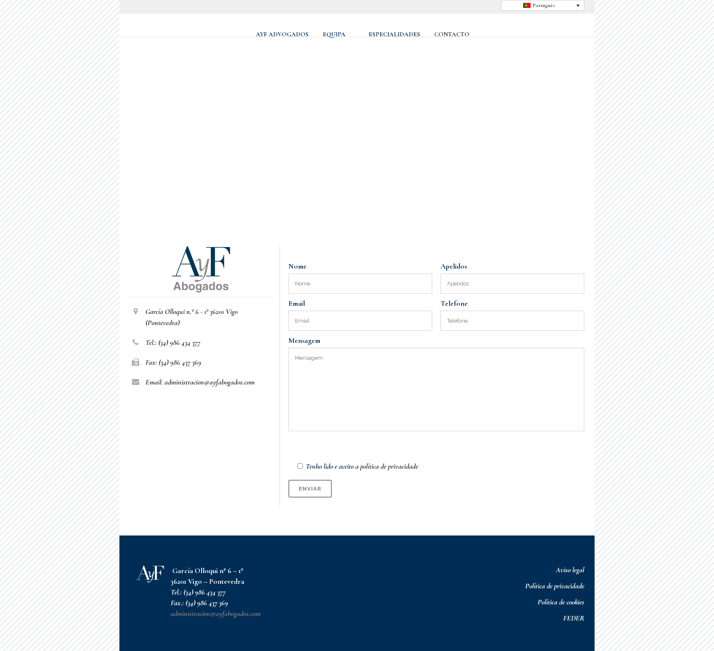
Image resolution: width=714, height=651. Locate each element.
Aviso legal (570, 569)
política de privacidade (389, 466)
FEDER (573, 618)
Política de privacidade (554, 585)
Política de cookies (561, 601)
